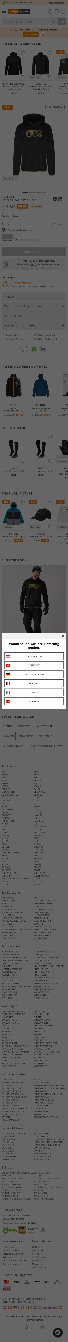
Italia (33, 692)
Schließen (63, 636)
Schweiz (34, 665)
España (34, 701)
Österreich (34, 656)
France (34, 683)
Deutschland (34, 674)
